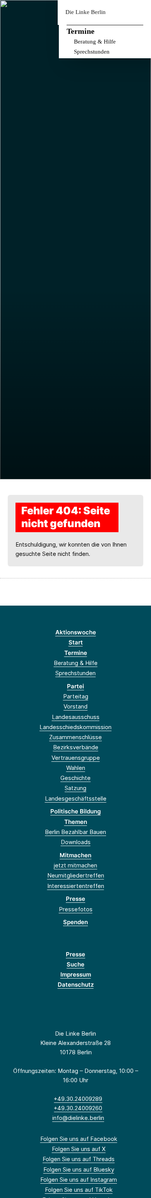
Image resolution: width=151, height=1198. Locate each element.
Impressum (75, 974)
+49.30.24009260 (78, 1108)
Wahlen (75, 767)
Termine (80, 31)
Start (76, 642)
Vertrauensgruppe (75, 757)
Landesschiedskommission (75, 727)
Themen (75, 821)
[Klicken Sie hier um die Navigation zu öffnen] (139, 12)
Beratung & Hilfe (95, 41)
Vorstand (75, 706)
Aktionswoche (75, 632)
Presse (75, 898)
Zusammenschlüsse (75, 737)
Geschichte (75, 778)
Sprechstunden (92, 52)
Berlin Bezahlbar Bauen (75, 832)
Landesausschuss (76, 717)
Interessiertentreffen (75, 886)
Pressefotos (76, 909)
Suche (75, 964)
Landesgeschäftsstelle (75, 798)
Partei (75, 686)
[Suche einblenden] (117, 12)
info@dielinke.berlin (78, 1117)
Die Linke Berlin (85, 12)
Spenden (75, 922)
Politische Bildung (75, 811)
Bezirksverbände (75, 747)
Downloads (76, 842)
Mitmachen (75, 855)
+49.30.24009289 (78, 1098)
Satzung (75, 788)
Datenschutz (76, 984)
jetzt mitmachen (75, 865)
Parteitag (75, 696)
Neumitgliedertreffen (75, 875)
